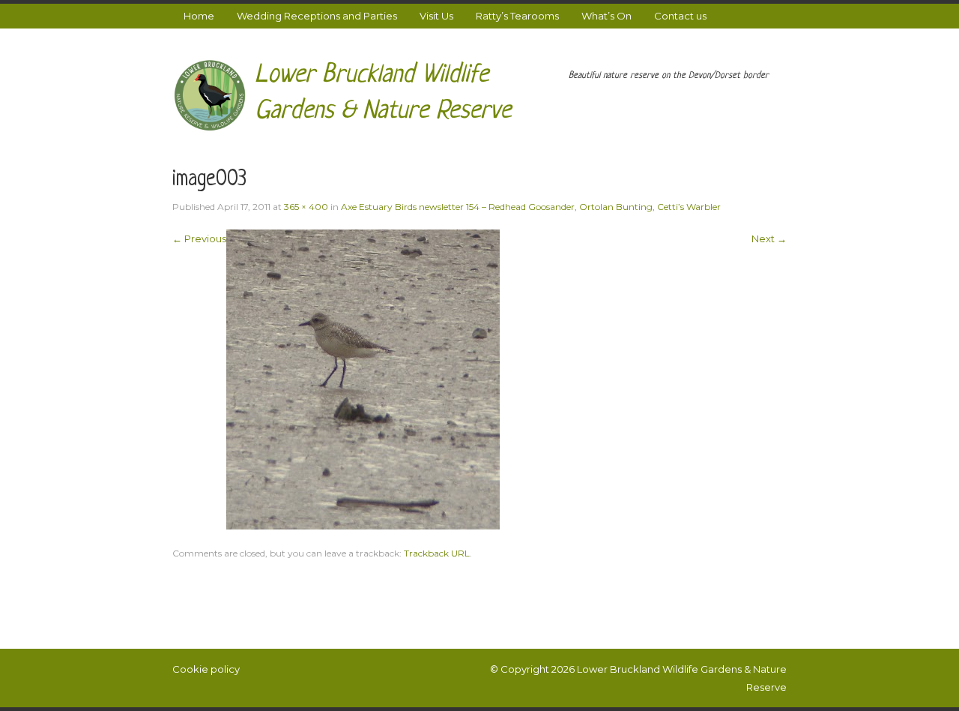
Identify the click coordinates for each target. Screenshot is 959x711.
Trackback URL (437, 553)
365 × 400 (306, 206)
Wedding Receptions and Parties (317, 16)
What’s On (606, 16)
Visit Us (436, 16)
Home (199, 16)
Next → (769, 238)
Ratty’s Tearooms (517, 16)
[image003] (363, 378)
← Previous (199, 238)
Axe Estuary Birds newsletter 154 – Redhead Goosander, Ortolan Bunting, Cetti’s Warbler (531, 206)
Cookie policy (206, 669)
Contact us (680, 16)
